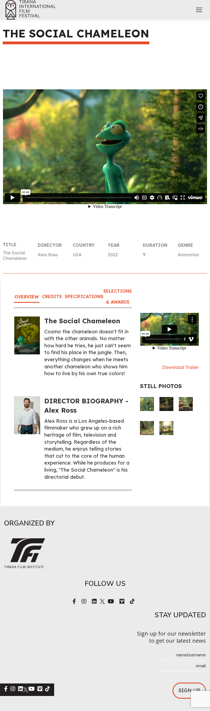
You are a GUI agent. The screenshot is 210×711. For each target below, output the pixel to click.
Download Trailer (180, 367)
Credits (52, 296)
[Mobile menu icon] (199, 9)
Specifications (84, 296)
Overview (26, 296)
